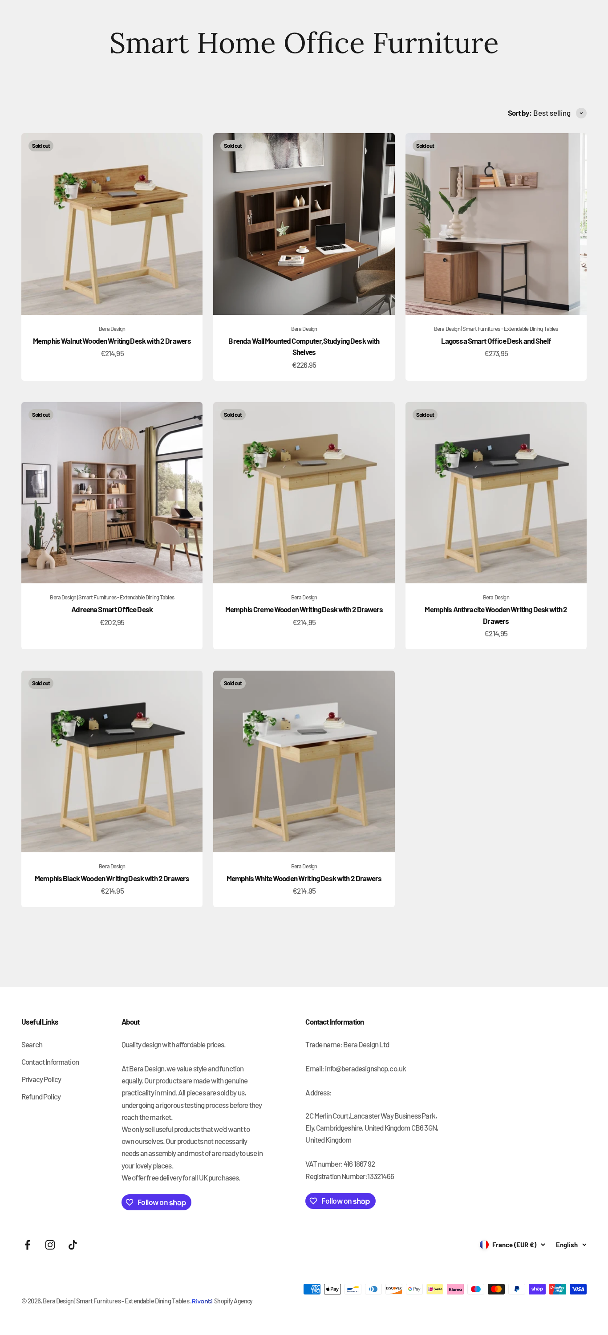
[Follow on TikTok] (73, 1245)
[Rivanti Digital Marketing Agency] (203, 1294)
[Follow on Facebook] (27, 1245)
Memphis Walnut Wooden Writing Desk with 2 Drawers (112, 340)
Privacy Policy (41, 1079)
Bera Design (112, 328)
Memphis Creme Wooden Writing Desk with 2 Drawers (304, 609)
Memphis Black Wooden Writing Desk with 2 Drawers (112, 878)
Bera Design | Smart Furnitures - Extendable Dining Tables (496, 328)
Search (31, 1044)
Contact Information (50, 1061)
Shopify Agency (233, 1301)
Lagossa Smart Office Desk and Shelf (496, 340)
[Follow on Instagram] (50, 1245)
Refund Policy (41, 1096)
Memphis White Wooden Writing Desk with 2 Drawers (304, 878)
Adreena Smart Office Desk (112, 609)
